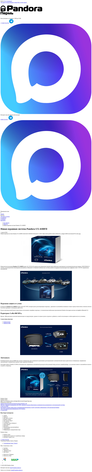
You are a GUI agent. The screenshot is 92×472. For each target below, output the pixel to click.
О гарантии (3, 217)
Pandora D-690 (6, 323)
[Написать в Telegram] (11, 23)
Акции (2, 214)
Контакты (3, 220)
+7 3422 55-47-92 (5, 23)
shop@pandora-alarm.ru (15, 467)
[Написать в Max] (46, 113)
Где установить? (8, 1)
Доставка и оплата (5, 2)
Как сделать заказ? (22, 2)
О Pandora (3, 219)
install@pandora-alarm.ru (16, 470)
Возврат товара (13, 2)
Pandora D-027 (6, 322)
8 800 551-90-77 (4, 119)
